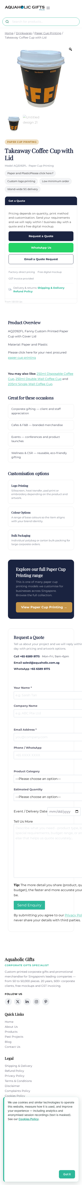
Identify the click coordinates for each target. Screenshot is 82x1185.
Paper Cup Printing (21, 142)
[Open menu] (48, 8)
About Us (11, 1027)
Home (9, 1022)
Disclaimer (12, 1086)
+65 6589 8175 (30, 656)
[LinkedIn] (27, 1001)
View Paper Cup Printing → (44, 607)
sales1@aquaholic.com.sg (41, 662)
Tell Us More (23, 821)
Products (11, 1031)
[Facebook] (8, 1001)
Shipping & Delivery (51, 287)
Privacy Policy (14, 1076)
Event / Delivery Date (30, 811)
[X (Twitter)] (17, 1001)
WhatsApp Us (41, 247)
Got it (67, 1174)
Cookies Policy (15, 1096)
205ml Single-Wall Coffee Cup (30, 384)
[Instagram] (36, 1001)
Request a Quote (41, 236)
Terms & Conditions (18, 1081)
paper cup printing (22, 357)
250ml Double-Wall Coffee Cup (39, 379)
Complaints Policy (17, 1091)
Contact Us (12, 1047)
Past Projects (14, 1036)
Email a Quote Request (41, 259)
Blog (8, 1042)
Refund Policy (23, 291)
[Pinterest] (45, 1001)
